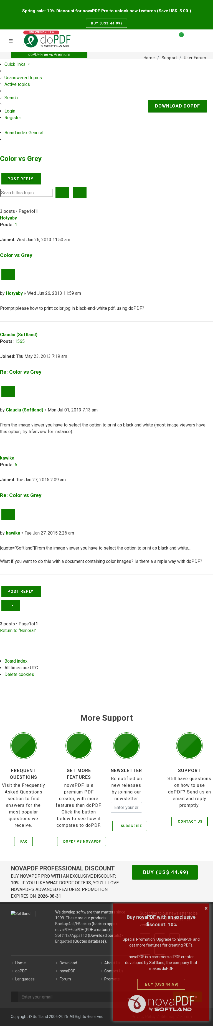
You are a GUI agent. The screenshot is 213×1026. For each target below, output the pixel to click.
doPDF (21, 971)
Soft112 (62, 935)
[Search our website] (200, 37)
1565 (20, 341)
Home (20, 963)
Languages (25, 979)
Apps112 (79, 935)
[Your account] (190, 40)
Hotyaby (8, 218)
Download (68, 963)
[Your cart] (178, 37)
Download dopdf (177, 106)
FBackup (83, 924)
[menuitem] (23, 77)
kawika (7, 458)
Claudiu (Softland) (18, 334)
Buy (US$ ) (106, 23)
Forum (65, 979)
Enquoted (63, 941)
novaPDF (63, 929)
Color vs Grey (21, 158)
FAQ (24, 841)
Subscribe (130, 826)
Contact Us (190, 821)
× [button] (206, 908)
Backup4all (64, 924)
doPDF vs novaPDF (82, 841)
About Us (112, 963)
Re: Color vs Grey (21, 372)
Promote (112, 979)
